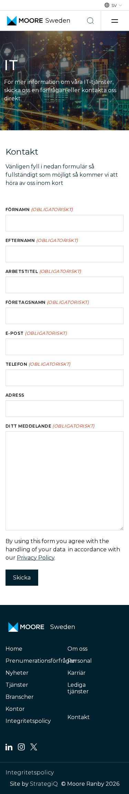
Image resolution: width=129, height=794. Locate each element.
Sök (90, 21)
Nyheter (17, 673)
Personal (79, 661)
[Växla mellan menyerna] (115, 21)
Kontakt (78, 717)
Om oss (77, 649)
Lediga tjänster (78, 688)
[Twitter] (33, 748)
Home (14, 649)
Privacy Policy (35, 557)
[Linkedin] (9, 748)
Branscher (20, 697)
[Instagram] (21, 748)
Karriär (76, 673)
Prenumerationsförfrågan (41, 661)
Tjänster (17, 685)
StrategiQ (44, 784)
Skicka (22, 577)
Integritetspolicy (28, 721)
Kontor (15, 709)
